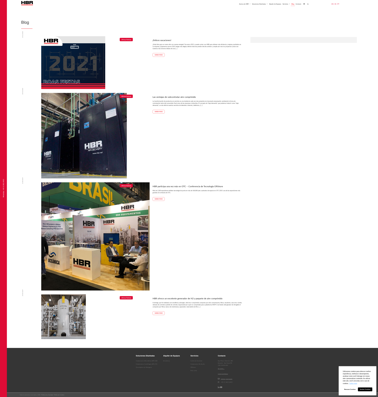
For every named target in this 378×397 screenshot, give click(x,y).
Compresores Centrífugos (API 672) (146, 364)
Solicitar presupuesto (226, 379)
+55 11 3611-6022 (227, 382)
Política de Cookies (59, 395)
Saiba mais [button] (353, 383)
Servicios (285, 4)
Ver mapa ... (221, 368)
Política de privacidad (47, 395)
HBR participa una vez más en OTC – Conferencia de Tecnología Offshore (188, 186)
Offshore (193, 367)
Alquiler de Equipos (275, 4)
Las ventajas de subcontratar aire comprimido (174, 97)
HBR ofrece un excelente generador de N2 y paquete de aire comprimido (187, 298)
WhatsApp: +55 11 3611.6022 (3, 188)
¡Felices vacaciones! (162, 40)
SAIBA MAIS (159, 55)
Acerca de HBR (244, 4)
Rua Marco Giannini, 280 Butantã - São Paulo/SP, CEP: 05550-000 (225, 363)
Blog (292, 4)
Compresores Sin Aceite (197, 364)
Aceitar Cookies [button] (365, 389)
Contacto (298, 4)
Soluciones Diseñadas (259, 4)
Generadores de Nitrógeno (144, 367)
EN (333, 4)
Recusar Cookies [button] (350, 389)
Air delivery (166, 361)
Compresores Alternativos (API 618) (146, 361)
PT (338, 4)
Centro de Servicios (196, 361)
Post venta (193, 370)
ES (335, 4)
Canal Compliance (223, 374)
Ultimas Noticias (126, 40)
